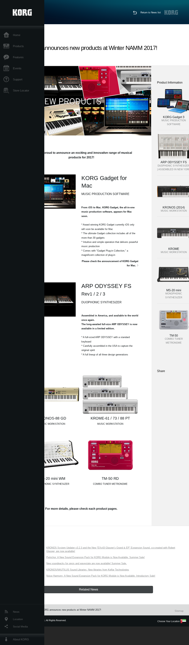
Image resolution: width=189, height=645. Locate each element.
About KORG (21, 639)
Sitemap (179, 611)
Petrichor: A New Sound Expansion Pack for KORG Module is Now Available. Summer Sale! (95, 557)
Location (18, 619)
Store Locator (21, 90)
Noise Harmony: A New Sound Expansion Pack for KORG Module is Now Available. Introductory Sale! (100, 575)
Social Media (20, 626)
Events (17, 68)
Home (16, 35)
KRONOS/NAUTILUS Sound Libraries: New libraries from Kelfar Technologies (87, 569)
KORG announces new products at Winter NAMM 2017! (71, 609)
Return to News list (150, 12)
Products (18, 46)
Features (18, 57)
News (16, 611)
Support (17, 79)
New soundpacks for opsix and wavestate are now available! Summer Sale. (86, 563)
